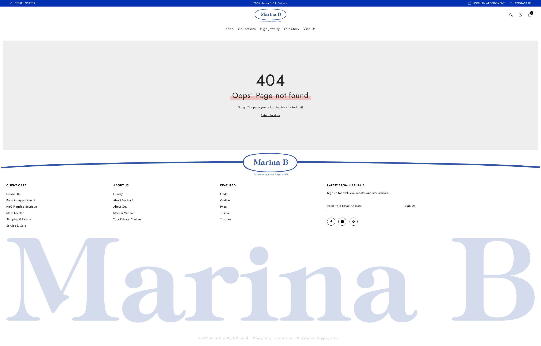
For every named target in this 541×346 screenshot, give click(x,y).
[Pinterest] (354, 222)
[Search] (511, 15)
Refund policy (306, 338)
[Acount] (520, 14)
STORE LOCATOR (25, 3)
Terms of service (284, 338)
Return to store (270, 115)
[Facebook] (331, 222)
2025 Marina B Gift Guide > (270, 3)
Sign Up (410, 206)
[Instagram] (342, 222)
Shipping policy (327, 338)
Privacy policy (262, 338)
